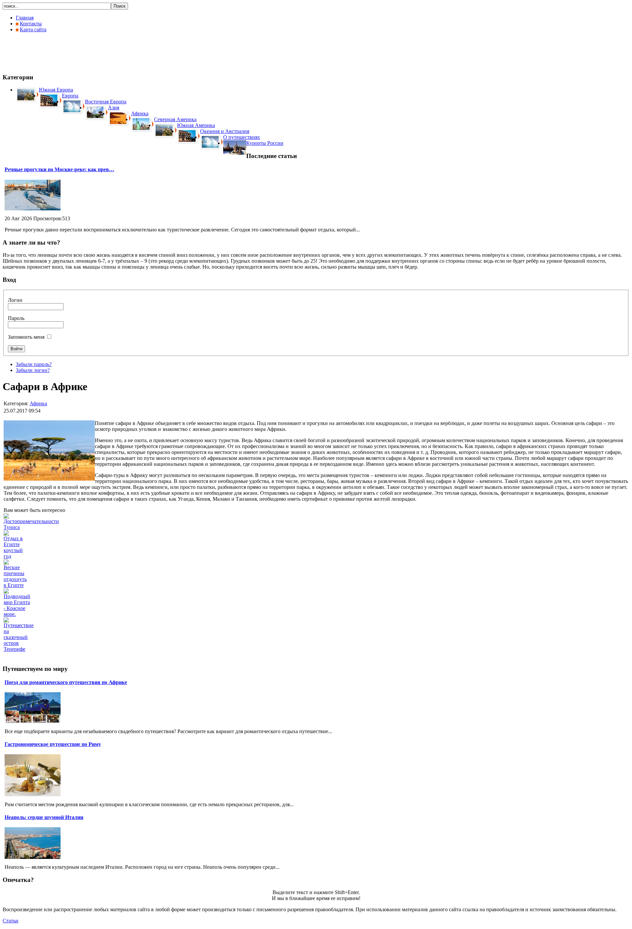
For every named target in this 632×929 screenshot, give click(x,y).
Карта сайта (33, 29)
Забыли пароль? (34, 364)
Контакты (31, 23)
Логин (15, 300)
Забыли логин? (33, 370)
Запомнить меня (26, 337)
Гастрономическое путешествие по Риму (53, 744)
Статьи (10, 920)
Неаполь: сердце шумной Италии (44, 817)
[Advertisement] (122, 52)
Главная (25, 17)
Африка (38, 403)
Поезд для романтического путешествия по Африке (66, 682)
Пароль (16, 318)
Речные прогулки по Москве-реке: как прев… (59, 169)
